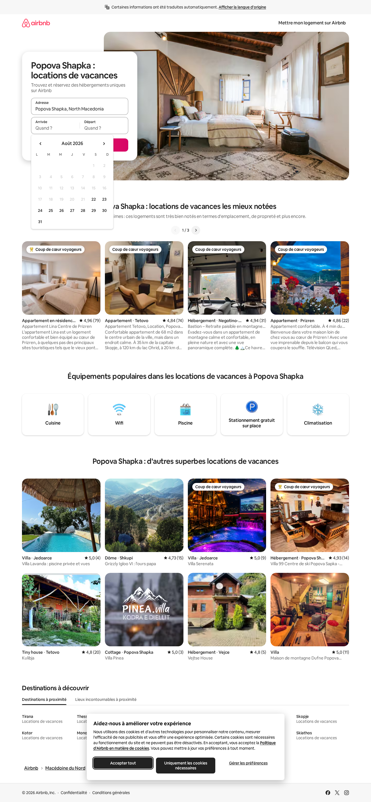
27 (72, 210)
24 (40, 210)
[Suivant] (195, 230)
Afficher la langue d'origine (242, 7)
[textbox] (55, 128)
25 (51, 210)
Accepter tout (123, 763)
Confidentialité (74, 792)
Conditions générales (111, 792)
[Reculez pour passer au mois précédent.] (40, 143)
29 (93, 210)
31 (40, 221)
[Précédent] (175, 230)
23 (104, 199)
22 (93, 199)
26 (61, 210)
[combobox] (79, 109)
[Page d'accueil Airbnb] (36, 23)
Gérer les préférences (248, 763)
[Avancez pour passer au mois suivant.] (103, 143)
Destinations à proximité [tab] (44, 699)
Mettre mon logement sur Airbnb (312, 23)
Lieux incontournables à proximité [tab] (105, 699)
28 (83, 210)
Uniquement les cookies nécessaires (185, 765)
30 (104, 210)
